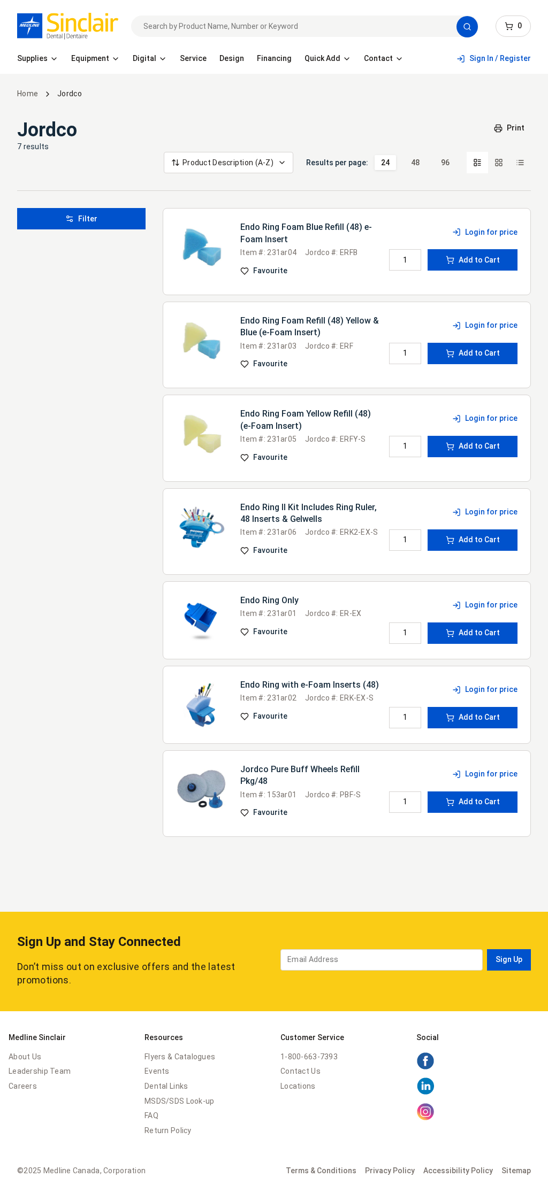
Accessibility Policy (458, 1170)
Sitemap (516, 1170)
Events (157, 1071)
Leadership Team (40, 1071)
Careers (23, 1086)
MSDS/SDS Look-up (179, 1101)
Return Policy (168, 1130)
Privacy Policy (390, 1170)
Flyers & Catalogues (179, 1056)
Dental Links (166, 1086)
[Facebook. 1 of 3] (425, 1067)
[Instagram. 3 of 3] (425, 1118)
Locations (298, 1086)
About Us (25, 1056)
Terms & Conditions (321, 1170)
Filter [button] (87, 218)
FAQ (151, 1115)
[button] (467, 26)
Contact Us (300, 1071)
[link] (67, 26)
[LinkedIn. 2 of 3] (425, 1092)
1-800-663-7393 (309, 1056)
